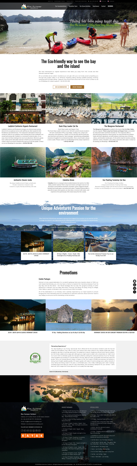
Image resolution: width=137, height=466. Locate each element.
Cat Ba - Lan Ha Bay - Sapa (98, 454)
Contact (103, 6)
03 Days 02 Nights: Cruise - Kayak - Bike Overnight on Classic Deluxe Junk (73, 453)
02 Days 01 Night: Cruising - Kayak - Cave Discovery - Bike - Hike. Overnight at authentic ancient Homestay (75, 425)
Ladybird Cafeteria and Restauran (11, 129)
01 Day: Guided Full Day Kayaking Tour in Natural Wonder (73, 419)
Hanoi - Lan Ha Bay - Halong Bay (100, 449)
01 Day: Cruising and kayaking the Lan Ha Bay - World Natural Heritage (74, 415)
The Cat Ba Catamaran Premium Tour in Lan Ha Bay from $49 (36, 254)
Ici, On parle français (96, 464)
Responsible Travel (59, 1)
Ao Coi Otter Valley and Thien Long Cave (102, 451)
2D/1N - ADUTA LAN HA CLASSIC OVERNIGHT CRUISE (100, 428)
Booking (110, 6)
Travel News (70, 1)
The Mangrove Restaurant (114, 126)
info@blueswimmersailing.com (33, 421)
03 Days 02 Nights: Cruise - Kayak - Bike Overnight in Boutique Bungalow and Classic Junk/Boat (74, 448)
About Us (50, 1)
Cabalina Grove (68, 180)
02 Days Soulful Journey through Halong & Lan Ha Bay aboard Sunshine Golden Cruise (74, 411)
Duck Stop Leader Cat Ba (68, 126)
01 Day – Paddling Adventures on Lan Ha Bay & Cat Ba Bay (102, 432)
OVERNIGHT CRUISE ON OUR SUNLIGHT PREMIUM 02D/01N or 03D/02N (23, 332)
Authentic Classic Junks (23, 180)
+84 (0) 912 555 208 (94, 1)
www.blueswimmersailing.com (34, 424)
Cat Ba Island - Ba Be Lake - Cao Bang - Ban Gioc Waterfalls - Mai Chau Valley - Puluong (114, 333)
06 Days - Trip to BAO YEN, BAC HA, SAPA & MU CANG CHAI (103, 415)
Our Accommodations (60, 6)
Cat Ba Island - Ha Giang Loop (99, 446)
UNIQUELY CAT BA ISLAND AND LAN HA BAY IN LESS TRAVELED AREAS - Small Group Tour (101, 254)
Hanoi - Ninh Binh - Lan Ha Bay (100, 456)
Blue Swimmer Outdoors (45, 464)
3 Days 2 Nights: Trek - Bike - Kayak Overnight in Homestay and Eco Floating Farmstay (68, 254)
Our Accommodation (61, 87)
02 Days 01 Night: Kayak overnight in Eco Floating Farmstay (74, 433)
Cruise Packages (77, 87)
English (104, 1)
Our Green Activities (85, 6)
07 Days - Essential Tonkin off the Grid (101, 419)
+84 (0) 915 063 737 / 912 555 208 (32, 419)
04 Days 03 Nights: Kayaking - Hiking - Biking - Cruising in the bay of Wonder (73, 457)
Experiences (96, 6)
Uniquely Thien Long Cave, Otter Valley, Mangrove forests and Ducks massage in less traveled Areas (102, 423)
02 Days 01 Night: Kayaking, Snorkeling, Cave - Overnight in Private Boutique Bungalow (73, 439)
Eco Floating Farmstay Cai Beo (114, 180)
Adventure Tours (73, 6)
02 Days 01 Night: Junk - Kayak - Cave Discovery (73, 429)
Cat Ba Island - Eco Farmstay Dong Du (68, 332)
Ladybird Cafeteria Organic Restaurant (23, 126)
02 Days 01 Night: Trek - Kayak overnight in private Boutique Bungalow (74, 443)
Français (111, 1)
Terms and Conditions (81, 1)
